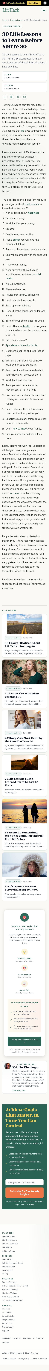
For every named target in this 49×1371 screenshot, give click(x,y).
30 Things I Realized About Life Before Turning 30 (22, 644)
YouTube (39, 1338)
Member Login (7, 1327)
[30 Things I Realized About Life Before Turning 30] (24, 624)
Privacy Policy (23, 1358)
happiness (33, 212)
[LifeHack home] (11, 10)
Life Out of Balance (9, 1293)
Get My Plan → (34, 3)
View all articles (18, 1090)
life (22, 130)
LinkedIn (5, 1342)
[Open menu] (44, 10)
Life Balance (7, 1247)
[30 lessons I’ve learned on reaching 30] (24, 672)
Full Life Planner (8, 1266)
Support (5, 1330)
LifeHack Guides (8, 1236)
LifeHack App (7, 1259)
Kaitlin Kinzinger (11, 77)
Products (7, 1256)
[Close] (45, 3)
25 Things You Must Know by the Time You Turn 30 (23, 739)
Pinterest (27, 1338)
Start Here (8, 1233)
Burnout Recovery (9, 1282)
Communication (16, 20)
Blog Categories (8, 1319)
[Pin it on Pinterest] (11, 97)
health (26, 326)
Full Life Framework (10, 1243)
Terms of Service (9, 1358)
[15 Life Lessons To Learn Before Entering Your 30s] (24, 865)
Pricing (5, 1274)
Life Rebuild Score (9, 1240)
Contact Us (7, 1312)
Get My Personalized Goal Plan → (24, 1041)
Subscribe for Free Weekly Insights (24, 1193)
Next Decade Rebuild (10, 1297)
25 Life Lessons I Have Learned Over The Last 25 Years (21, 782)
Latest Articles (8, 1316)
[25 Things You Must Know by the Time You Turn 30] (24, 719)
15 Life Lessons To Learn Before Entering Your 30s (21, 888)
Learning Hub (7, 1270)
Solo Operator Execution (12, 1300)
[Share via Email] (24, 97)
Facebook (6, 1338)
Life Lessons (31, 204)
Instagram (17, 1338)
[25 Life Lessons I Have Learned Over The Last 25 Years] (24, 762)
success (14, 493)
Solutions (7, 1279)
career (16, 239)
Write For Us (7, 1323)
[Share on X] (18, 97)
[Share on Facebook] (5, 97)
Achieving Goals (8, 1251)
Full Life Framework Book (12, 1263)
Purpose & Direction (10, 1289)
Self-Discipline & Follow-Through (15, 1286)
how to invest (20, 428)
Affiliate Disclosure (39, 1358)
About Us (6, 1309)
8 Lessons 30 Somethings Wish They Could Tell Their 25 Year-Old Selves (24, 836)
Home (4, 20)
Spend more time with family (21, 345)
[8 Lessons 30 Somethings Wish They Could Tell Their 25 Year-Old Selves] (24, 811)
